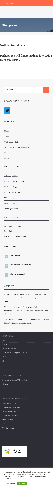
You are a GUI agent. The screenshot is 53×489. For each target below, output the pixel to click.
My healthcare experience (14, 181)
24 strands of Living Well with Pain (17, 147)
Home (6, 131)
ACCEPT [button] (22, 483)
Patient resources (10, 203)
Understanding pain (11, 187)
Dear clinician (9, 231)
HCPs (6, 153)
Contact (5, 384)
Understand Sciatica (9, 349)
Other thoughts (10, 198)
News (6, 158)
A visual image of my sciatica (15, 236)
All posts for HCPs (11, 176)
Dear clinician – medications (15, 226)
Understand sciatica (11, 142)
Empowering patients (12, 192)
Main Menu (9, 3)
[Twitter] (7, 111)
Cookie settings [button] (10, 483)
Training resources (11, 209)
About (6, 136)
